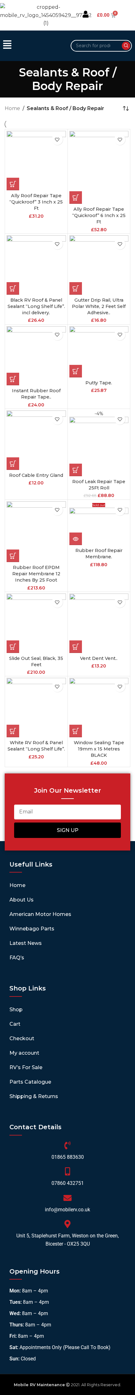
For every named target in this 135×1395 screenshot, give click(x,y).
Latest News (25, 943)
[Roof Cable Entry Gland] (36, 440)
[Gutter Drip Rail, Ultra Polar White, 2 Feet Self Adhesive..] (99, 265)
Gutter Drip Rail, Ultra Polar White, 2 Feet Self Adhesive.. (99, 306)
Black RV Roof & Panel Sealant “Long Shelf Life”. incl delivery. (36, 306)
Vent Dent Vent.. (98, 658)
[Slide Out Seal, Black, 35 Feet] (36, 623)
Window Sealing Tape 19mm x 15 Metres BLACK (99, 749)
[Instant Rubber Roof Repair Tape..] (36, 356)
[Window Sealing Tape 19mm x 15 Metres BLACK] (99, 707)
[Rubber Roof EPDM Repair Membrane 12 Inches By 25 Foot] (36, 531)
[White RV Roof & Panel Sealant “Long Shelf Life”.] (36, 707)
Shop (16, 1010)
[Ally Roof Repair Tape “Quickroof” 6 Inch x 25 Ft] (99, 167)
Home (12, 108)
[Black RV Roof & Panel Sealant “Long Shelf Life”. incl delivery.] (36, 265)
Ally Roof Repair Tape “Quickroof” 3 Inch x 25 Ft (36, 202)
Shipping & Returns (33, 1096)
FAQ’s (16, 958)
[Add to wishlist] (57, 139)
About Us (21, 900)
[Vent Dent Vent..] (99, 623)
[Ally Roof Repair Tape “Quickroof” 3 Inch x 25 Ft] (36, 160)
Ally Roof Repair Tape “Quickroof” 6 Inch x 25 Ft (99, 215)
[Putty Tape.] (99, 351)
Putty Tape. (98, 383)
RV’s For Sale (25, 1067)
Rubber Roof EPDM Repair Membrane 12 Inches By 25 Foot (36, 574)
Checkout (21, 1038)
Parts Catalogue (30, 1082)
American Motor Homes (40, 914)
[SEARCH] (126, 46)
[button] (33, 45)
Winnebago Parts (31, 929)
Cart (14, 1024)
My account (24, 1053)
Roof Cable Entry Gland (36, 475)
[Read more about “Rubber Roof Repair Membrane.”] (75, 539)
